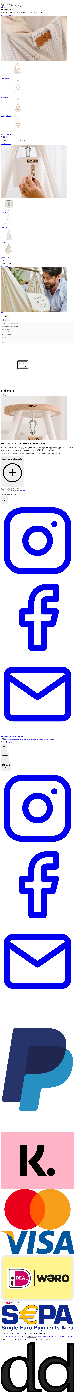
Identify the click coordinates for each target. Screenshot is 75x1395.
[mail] (37, 733)
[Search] (2, 320)
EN (6, 316)
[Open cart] (8, 320)
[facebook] (37, 656)
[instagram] (37, 580)
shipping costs (21, 1333)
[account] (5, 320)
